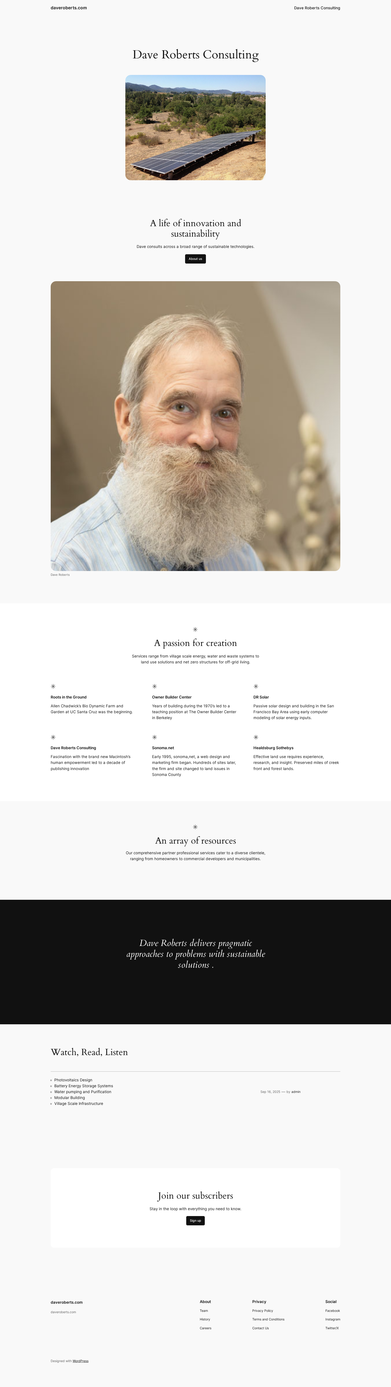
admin (295, 1092)
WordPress (80, 1361)
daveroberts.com (69, 7)
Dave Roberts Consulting (317, 8)
